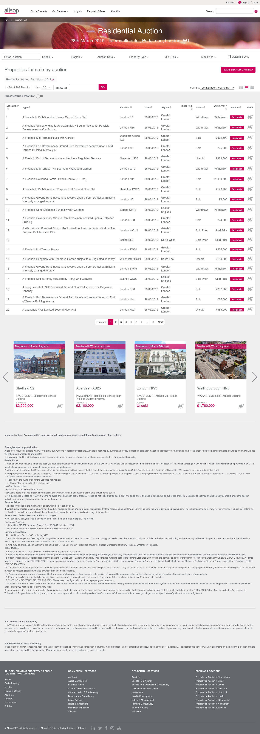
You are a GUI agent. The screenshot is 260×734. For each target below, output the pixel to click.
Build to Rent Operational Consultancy (150, 684)
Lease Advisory (76, 699)
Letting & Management (143, 699)
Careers (230, 2)
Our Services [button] (59, 11)
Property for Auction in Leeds (209, 684)
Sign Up (246, 2)
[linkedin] (93, 728)
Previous (3, 376)
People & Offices (13, 690)
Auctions (72, 677)
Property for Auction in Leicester (211, 688)
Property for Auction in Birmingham (212, 677)
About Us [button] (115, 11)
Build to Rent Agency (142, 680)
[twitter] (100, 728)
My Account (10, 702)
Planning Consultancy (79, 707)
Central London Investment (81, 688)
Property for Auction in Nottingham (212, 703)
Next (160, 322)
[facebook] (106, 728)
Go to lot (61, 88)
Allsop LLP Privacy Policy (53, 727)
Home (8, 679)
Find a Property (12, 683)
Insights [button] (77, 11)
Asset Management (77, 680)
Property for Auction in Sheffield (210, 707)
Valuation (72, 711)
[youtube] (119, 728)
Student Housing (140, 707)
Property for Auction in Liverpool (211, 692)
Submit (256, 11)
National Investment (78, 703)
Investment (137, 692)
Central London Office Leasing (83, 692)
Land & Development (142, 696)
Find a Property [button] (39, 11)
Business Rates (76, 684)
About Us (9, 694)
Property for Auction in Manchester (212, 699)
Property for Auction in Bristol (209, 680)
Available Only (240, 56)
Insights (8, 687)
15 (153, 322)
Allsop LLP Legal (77, 727)
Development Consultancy (81, 696)
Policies (8, 706)
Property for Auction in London (210, 696)
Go (103, 87)
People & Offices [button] (96, 11)
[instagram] (112, 728)
